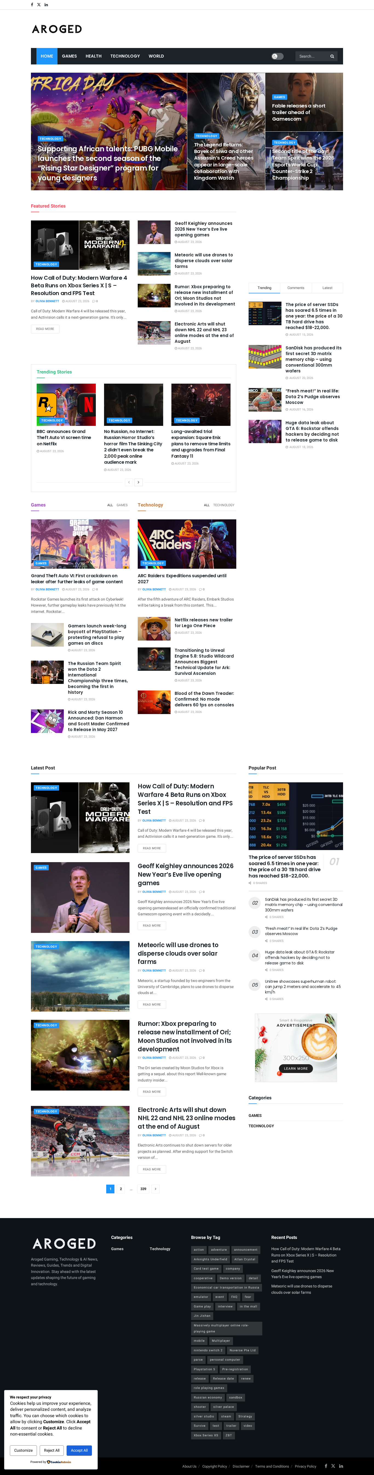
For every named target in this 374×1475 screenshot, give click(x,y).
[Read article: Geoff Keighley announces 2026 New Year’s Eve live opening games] (154, 232)
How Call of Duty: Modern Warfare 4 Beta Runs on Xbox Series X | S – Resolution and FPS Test (79, 285)
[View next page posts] (138, 482)
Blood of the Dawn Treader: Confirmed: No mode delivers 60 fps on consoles (204, 699)
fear (248, 1297)
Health (94, 56)
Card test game (206, 1268)
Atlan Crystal (244, 1259)
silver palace (223, 1407)
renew (246, 1378)
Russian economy (208, 1397)
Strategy (245, 1416)
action (199, 1249)
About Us (189, 1466)
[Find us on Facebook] (32, 5)
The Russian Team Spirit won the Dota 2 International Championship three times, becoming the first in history (98, 678)
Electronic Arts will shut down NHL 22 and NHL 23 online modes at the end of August (204, 332)
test (216, 1425)
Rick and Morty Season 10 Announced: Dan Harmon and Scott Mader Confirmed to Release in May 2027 (98, 720)
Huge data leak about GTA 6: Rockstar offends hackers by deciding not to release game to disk (312, 431)
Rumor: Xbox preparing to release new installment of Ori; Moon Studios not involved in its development (205, 295)
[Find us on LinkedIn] (46, 5)
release (200, 1378)
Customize (23, 1450)
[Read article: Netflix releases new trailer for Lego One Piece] (154, 629)
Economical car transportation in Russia (226, 1287)
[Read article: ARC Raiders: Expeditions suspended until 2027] (187, 544)
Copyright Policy (214, 1466)
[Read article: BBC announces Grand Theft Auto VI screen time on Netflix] (66, 405)
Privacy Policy (305, 1466)
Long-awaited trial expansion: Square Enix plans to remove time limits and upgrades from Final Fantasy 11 (200, 443)
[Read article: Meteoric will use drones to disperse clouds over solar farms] (154, 264)
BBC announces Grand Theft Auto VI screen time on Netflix (64, 437)
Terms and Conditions (272, 1466)
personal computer (225, 1359)
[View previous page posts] (129, 482)
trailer (231, 1425)
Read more (47, 328)
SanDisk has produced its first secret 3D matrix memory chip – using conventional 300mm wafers (314, 359)
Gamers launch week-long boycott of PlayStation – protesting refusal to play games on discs (97, 634)
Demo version (231, 1278)
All (110, 505)
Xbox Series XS (206, 1435)
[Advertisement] (296, 235)
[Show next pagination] (155, 1189)
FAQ (234, 1297)
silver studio (204, 1416)
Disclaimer (241, 1466)
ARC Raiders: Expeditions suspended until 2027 (182, 579)
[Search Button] (333, 56)
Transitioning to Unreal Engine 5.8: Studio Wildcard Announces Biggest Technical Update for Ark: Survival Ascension (204, 661)
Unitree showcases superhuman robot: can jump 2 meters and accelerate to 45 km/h (303, 987)
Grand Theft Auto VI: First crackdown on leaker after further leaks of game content (77, 579)
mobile (199, 1340)
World (156, 56)
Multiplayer (221, 1340)
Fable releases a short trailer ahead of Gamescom (299, 112)
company (233, 1268)
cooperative (203, 1278)
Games (69, 56)
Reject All (51, 1450)
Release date (223, 1378)
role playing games (209, 1388)
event (219, 1297)
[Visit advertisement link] (296, 1047)
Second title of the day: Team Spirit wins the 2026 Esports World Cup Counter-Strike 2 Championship (303, 164)
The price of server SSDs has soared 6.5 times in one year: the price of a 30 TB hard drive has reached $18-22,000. (314, 316)
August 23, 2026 (83, 188)
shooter (200, 1407)
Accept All (79, 1450)
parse (198, 1359)
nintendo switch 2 (208, 1350)
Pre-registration (235, 1369)
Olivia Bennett (54, 188)
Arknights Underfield (210, 1259)
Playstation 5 (204, 1369)
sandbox (235, 1397)
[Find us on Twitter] (39, 5)
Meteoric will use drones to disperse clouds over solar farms (204, 260)
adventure (219, 1249)
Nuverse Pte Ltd (243, 1350)
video (248, 1425)
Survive (200, 1425)
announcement (246, 1249)
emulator (201, 1297)
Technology (125, 56)
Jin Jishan (202, 1315)
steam (226, 1416)
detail (253, 1278)
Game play (202, 1306)
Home (47, 56)
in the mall (248, 1306)
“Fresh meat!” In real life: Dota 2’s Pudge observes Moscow (313, 396)
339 (143, 1188)
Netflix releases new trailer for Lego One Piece (204, 622)
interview (225, 1306)
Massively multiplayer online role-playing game (221, 1328)
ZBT (229, 1435)
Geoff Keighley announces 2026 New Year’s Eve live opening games (203, 229)
